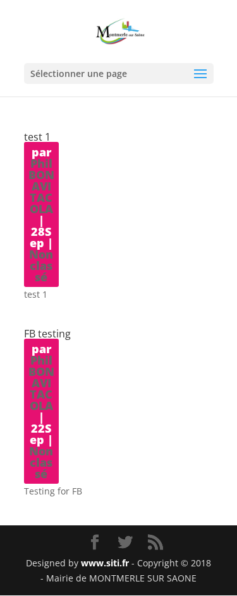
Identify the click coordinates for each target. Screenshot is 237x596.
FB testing (47, 334)
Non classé (41, 265)
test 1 (37, 137)
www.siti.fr (105, 563)
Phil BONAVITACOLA (41, 186)
